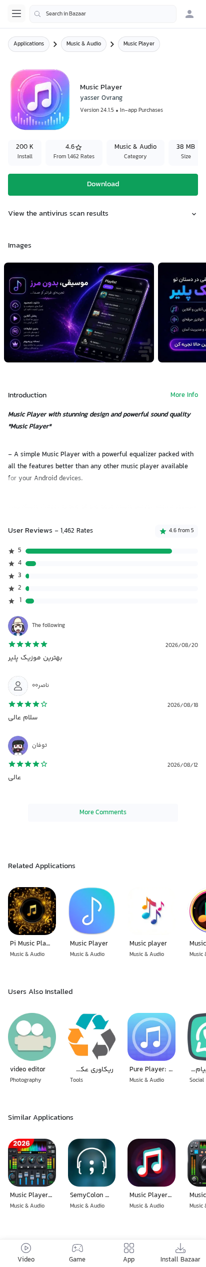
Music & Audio (83, 44)
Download (103, 184)
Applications (29, 44)
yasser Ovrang (101, 98)
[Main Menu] (17, 13)
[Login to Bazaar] (189, 14)
